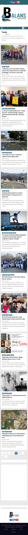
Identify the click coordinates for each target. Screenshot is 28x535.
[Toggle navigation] (23, 28)
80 (19, 453)
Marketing (13, 532)
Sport (7, 232)
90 (2, 456)
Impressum (13, 529)
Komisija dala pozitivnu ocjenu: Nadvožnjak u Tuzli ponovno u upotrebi (12, 195)
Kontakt (21, 529)
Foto (6, 108)
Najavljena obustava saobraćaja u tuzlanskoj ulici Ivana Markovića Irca (13, 435)
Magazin (4, 355)
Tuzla (4, 66)
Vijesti (7, 66)
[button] (25, 28)
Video (13, 274)
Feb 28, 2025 (6, 399)
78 (12, 453)
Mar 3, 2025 (6, 361)
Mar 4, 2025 (6, 281)
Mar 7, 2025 (6, 74)
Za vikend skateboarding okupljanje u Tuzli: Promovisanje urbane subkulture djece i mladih (14, 237)
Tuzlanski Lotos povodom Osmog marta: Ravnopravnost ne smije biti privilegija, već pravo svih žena (14, 71)
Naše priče (4, 274)
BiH (3, 108)
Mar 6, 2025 (6, 158)
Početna (7, 34)
